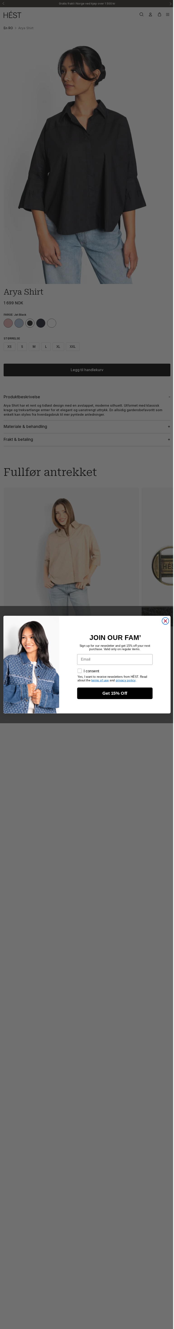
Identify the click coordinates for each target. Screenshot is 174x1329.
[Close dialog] (164, 620)
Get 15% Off (113, 693)
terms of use (99, 680)
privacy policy (125, 680)
